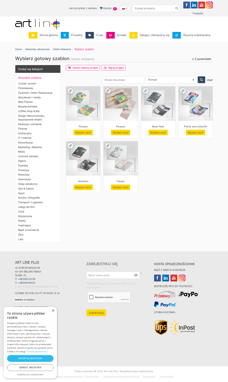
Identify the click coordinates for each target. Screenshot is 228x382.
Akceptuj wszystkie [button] (30, 358)
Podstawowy (25, 88)
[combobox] (124, 8)
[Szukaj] (201, 79)
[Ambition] (83, 158)
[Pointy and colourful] (195, 103)
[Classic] (120, 158)
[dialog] (30, 342)
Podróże (23, 165)
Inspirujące (24, 225)
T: (25, 282)
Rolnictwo (23, 174)
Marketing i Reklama (30, 147)
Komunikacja (25, 142)
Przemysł (23, 170)
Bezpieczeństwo (27, 106)
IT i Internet (25, 137)
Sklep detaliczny (28, 183)
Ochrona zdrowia (28, 156)
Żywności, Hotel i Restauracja (35, 92)
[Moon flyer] (158, 103)
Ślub (20, 234)
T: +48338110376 (25, 279)
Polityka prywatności (37, 351)
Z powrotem (203, 59)
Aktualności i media (29, 97)
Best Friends (25, 101)
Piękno (22, 160)
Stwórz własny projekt (85, 67)
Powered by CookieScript (30, 374)
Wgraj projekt (116, 67)
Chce (21, 211)
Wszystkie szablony (29, 77)
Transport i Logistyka (30, 202)
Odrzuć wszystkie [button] (30, 367)
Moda (21, 151)
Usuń (210, 79)
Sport (21, 193)
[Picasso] (83, 103)
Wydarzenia (25, 216)
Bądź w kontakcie (28, 229)
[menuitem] (44, 35)
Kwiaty (22, 220)
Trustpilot (197, 13)
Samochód (24, 179)
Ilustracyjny (25, 133)
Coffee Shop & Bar (29, 111)
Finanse (22, 128)
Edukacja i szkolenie (30, 124)
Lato (20, 239)
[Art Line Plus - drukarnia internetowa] (37, 24)
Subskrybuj (96, 313)
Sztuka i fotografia (29, 197)
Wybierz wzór (83, 132)
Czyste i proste (27, 83)
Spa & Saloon (26, 188)
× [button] (53, 310)
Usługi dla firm (26, 206)
